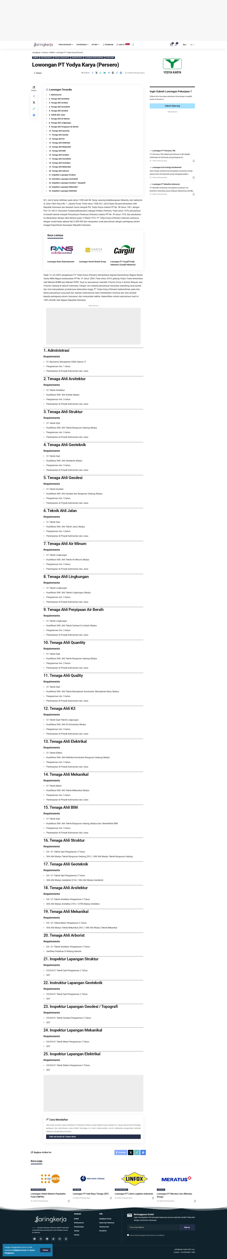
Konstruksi (77, 57)
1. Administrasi (55, 95)
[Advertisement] (113, 20)
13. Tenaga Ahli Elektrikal (59, 143)
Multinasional (121, 1189)
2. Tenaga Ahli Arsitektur (59, 99)
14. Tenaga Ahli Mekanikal (60, 147)
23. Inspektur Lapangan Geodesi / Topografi (67, 183)
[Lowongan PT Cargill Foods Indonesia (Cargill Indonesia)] (124, 250)
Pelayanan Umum (38, 1189)
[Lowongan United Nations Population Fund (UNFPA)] (50, 1179)
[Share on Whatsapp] (100, 73)
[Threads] (66, 1239)
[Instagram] (59, 1239)
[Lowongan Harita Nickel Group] (93, 250)
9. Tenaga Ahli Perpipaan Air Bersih (63, 127)
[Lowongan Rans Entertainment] (61, 250)
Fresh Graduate (62, 57)
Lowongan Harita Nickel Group (92, 261)
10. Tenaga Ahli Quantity (59, 131)
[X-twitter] (40, 1239)
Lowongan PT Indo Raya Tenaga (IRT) (91, 1194)
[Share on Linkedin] (105, 73)
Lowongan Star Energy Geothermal (166, 167)
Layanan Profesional (94, 57)
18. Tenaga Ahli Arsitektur (60, 163)
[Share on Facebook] (92, 73)
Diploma (77, 1189)
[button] (117, 73)
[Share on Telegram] (109, 73)
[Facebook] (34, 1239)
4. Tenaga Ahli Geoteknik (59, 107)
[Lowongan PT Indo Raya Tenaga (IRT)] (92, 1179)
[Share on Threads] (113, 73)
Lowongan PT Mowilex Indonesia (166, 184)
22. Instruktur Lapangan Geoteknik (63, 179)
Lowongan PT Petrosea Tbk (163, 151)
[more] (133, 45)
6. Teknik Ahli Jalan (57, 115)
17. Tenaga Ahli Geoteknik (60, 159)
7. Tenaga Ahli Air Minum (59, 119)
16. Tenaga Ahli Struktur (59, 155)
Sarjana (110, 57)
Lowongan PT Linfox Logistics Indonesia (134, 1194)
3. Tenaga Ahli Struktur (58, 103)
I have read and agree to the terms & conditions (147, 1235)
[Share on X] (96, 73)
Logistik (161, 1189)
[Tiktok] (53, 1239)
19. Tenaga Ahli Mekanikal (60, 167)
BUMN (35, 57)
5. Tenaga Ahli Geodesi (58, 111)
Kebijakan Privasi (19, 1250)
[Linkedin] (47, 1239)
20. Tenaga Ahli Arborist (59, 171)
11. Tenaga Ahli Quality (58, 135)
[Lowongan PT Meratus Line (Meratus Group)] (176, 1179)
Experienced (46, 57)
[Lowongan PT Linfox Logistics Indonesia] (134, 1179)
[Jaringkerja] (43, 45)
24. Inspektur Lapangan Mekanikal (63, 187)
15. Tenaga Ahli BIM (57, 151)
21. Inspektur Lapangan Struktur (62, 175)
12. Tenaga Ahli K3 (57, 139)
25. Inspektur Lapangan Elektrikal (63, 191)
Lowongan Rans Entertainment (60, 261)
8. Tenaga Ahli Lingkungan (60, 123)
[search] (179, 45)
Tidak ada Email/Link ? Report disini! (62, 1137)
